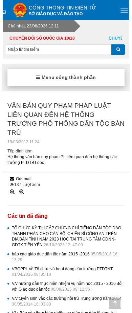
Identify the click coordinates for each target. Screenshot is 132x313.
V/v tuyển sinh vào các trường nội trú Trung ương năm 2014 (67, 301)
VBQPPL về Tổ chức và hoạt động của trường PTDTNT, (62, 272)
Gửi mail (23, 178)
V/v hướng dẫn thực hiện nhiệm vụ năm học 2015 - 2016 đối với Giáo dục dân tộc (67, 286)
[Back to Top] (115, 303)
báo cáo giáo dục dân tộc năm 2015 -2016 (65, 257)
